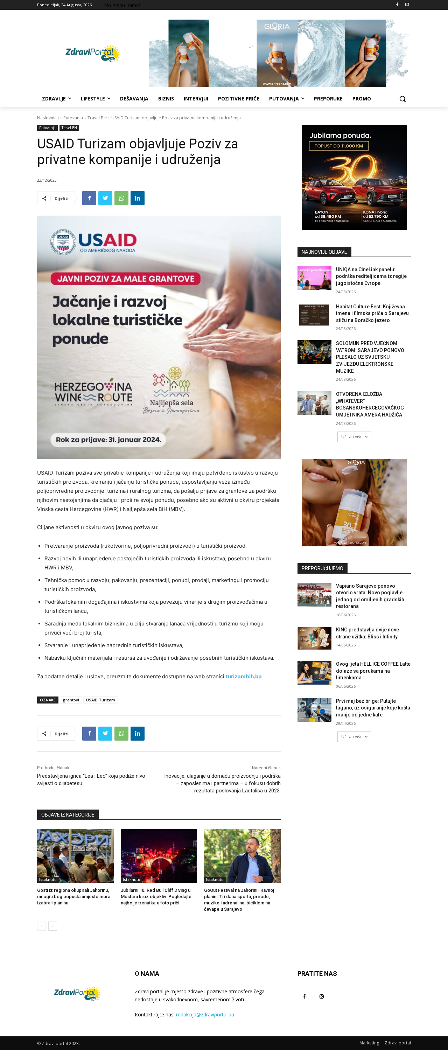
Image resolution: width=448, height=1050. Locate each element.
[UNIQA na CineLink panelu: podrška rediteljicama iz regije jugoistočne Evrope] (314, 278)
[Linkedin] (138, 198)
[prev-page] (41, 926)
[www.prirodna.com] (354, 502)
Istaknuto (48, 879)
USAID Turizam (100, 699)
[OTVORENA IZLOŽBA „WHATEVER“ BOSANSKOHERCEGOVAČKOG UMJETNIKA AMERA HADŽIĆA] (314, 403)
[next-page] (52, 926)
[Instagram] (407, 5)
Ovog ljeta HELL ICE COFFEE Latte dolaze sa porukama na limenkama (373, 670)
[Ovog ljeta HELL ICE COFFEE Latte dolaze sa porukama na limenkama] (314, 673)
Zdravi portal (398, 1043)
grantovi (71, 699)
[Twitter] (105, 198)
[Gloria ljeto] (280, 53)
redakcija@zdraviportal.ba (205, 1014)
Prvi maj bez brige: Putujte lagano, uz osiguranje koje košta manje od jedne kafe (373, 708)
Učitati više (352, 437)
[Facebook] (397, 5)
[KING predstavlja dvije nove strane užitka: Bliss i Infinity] (314, 638)
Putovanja (73, 118)
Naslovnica (48, 118)
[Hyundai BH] (354, 177)
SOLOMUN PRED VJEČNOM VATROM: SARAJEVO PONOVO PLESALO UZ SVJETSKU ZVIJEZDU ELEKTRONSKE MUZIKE (370, 357)
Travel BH (97, 118)
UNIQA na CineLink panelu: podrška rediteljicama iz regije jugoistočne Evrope (371, 276)
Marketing (369, 1043)
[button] (402, 98)
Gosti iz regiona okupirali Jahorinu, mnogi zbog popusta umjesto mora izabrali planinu (73, 896)
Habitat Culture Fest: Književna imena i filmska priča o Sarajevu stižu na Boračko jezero (372, 313)
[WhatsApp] (121, 198)
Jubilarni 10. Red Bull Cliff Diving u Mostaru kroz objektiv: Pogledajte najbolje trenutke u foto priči (156, 896)
